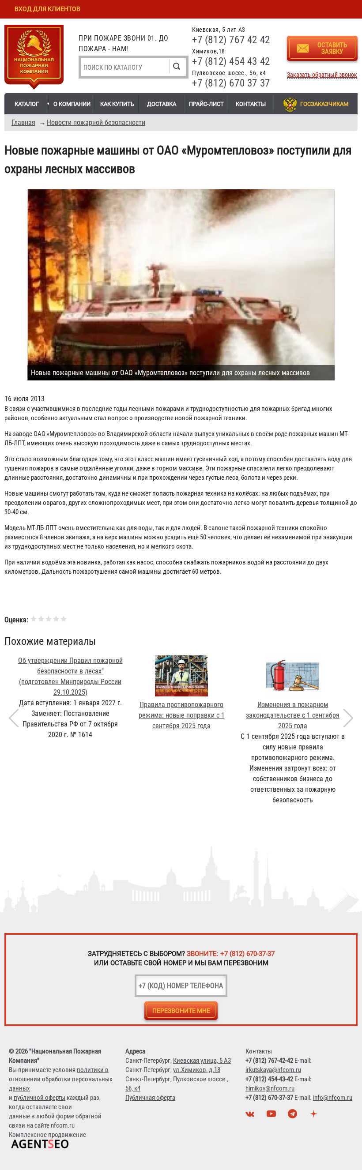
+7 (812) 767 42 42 (231, 40)
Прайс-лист (206, 104)
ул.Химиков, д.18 (196, 1070)
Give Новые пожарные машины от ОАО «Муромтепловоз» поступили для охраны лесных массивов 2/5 (41, 618)
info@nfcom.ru (332, 1098)
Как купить (117, 104)
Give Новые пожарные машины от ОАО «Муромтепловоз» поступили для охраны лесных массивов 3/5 (49, 618)
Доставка (161, 104)
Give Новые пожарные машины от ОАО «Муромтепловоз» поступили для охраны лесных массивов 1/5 (34, 618)
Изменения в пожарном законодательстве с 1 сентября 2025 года (292, 715)
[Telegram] (293, 1116)
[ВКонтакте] (251, 1116)
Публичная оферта (150, 1098)
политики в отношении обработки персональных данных (61, 1079)
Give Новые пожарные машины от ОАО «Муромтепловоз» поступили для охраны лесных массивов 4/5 (56, 618)
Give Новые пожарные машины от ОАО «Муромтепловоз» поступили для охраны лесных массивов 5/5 (64, 618)
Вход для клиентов (47, 8)
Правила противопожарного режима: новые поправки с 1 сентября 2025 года (182, 715)
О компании (71, 104)
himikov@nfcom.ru (269, 1088)
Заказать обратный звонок (322, 74)
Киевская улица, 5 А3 (202, 1061)
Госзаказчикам (324, 104)
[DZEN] (315, 1116)
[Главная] (34, 59)
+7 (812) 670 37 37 (231, 83)
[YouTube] (272, 1116)
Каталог (27, 104)
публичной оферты (39, 1098)
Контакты (251, 104)
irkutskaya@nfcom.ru (273, 1070)
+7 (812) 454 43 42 (231, 62)
